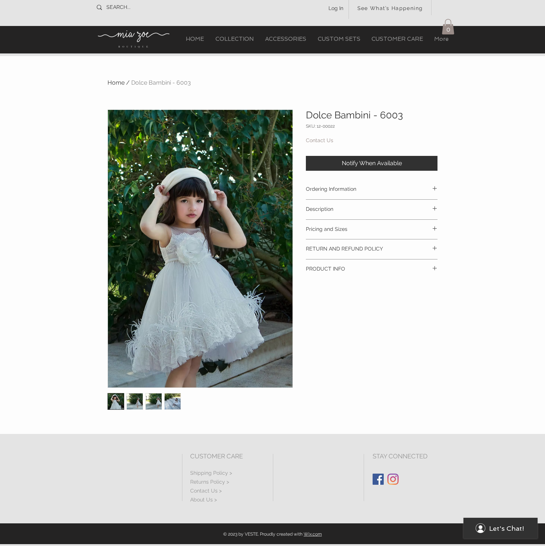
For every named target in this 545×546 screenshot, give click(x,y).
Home (116, 82)
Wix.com (313, 534)
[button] (234, 39)
